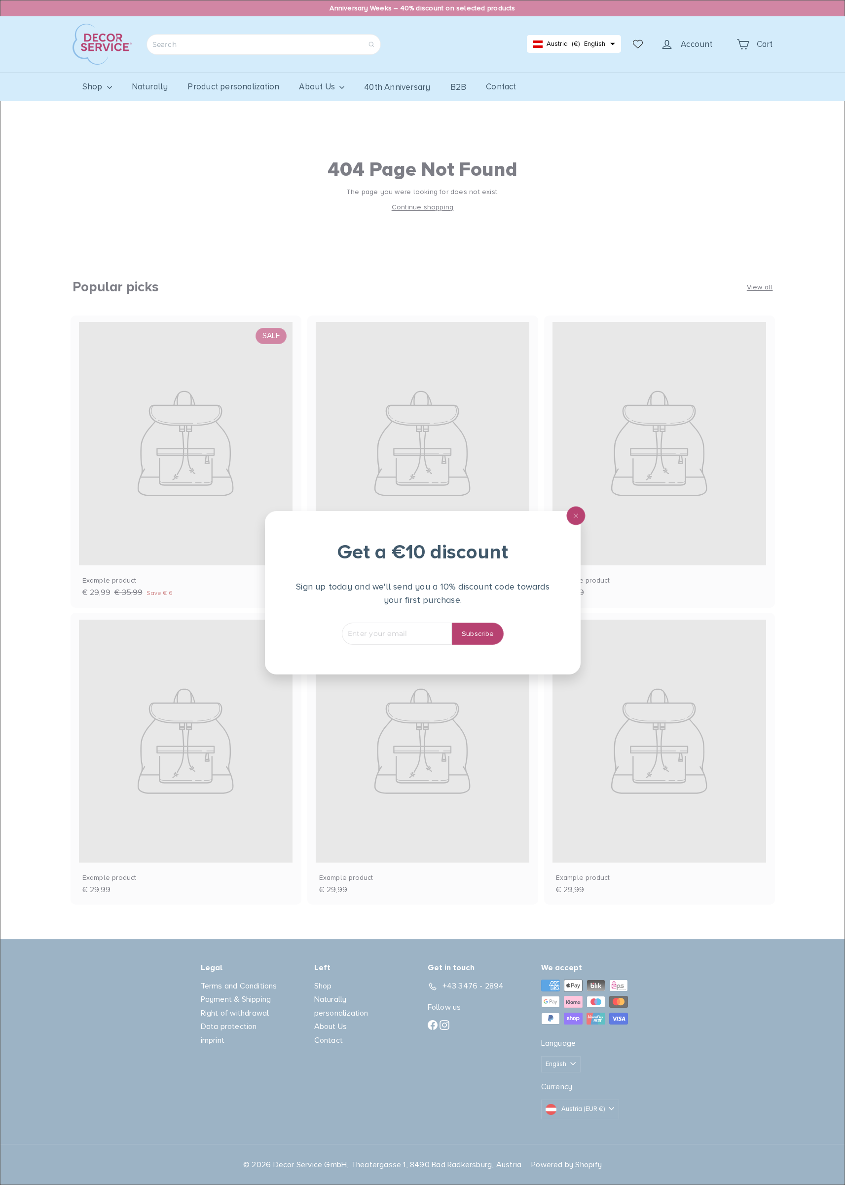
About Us (318, 86)
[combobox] (264, 44)
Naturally (150, 86)
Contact (501, 86)
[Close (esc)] (575, 515)
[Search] (371, 44)
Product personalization (233, 86)
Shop (93, 86)
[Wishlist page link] (638, 44)
